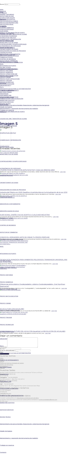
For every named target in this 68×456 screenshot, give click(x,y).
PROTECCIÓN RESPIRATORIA (9, 23)
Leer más (63, 172)
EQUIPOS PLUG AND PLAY (8, 38)
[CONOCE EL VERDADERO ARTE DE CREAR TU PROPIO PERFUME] (34, 227)
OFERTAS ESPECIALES (7, 29)
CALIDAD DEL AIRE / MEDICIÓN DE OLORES (13, 34)
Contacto (3, 112)
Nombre (3, 349)
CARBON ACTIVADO (6, 57)
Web (1, 352)
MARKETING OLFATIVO (7, 100)
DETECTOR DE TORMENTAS (8, 61)
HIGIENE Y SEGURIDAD (7, 14)
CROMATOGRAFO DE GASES (9, 49)
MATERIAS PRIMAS (6, 92)
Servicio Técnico (5, 104)
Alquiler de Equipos (6, 107)
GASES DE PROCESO (6, 47)
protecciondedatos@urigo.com (48, 399)
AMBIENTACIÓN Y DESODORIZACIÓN (11, 99)
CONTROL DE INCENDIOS (8, 59)
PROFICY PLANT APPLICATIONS (10, 79)
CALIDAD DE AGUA (6, 52)
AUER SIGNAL (4, 31)
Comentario (3, 347)
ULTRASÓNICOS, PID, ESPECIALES (10, 46)
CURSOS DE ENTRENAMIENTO (9, 90)
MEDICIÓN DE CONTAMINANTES (10, 54)
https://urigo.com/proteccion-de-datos (28, 398)
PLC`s (1, 87)
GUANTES (3, 26)
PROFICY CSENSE (5, 77)
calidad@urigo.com (5, 393)
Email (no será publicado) (7, 350)
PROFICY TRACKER (6, 80)
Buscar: (2, 4)
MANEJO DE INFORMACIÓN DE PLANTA (12, 33)
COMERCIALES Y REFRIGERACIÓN (10, 39)
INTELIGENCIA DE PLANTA (8, 66)
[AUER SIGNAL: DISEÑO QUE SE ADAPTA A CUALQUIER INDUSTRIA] (34, 204)
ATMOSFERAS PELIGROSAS (8, 36)
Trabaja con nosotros (7, 110)
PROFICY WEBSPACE (6, 72)
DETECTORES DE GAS (7, 16)
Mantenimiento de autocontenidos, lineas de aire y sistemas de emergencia (24, 105)
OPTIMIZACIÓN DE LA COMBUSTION (11, 62)
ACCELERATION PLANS (7, 84)
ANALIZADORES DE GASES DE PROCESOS (13, 51)
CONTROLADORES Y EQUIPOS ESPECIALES (13, 44)
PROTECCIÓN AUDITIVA (7, 19)
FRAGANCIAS (4, 94)
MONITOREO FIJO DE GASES (9, 43)
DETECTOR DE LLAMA (7, 41)
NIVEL (1, 64)
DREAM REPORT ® (5, 85)
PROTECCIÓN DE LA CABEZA (9, 21)
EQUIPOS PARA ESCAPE (7, 18)
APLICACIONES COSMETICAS (9, 97)
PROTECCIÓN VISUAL (6, 24)
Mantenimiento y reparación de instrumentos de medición (19, 109)
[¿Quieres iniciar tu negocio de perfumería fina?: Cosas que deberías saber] (34, 159)
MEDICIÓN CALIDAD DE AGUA (9, 56)
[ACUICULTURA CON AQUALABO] (34, 298)
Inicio (1, 9)
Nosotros (3, 11)
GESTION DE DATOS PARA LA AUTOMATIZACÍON (15, 89)
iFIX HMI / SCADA (5, 67)
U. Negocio (3, 13)
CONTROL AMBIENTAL (7, 28)
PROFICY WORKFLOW (7, 82)
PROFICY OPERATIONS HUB (8, 74)
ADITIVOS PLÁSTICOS (7, 102)
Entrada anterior (4, 146)
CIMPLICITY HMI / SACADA (8, 69)
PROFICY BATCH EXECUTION (9, 76)
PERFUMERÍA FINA (5, 95)
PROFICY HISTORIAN (6, 71)
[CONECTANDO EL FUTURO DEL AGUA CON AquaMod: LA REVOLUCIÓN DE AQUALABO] (34, 321)
